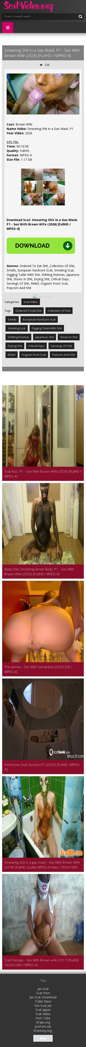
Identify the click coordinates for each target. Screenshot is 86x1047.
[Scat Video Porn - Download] (28, 6)
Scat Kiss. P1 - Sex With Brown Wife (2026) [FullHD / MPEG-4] (42, 473)
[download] (41, 246)
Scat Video (31, 302)
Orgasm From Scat (34, 355)
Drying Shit (15, 346)
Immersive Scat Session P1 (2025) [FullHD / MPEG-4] (42, 767)
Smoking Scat (17, 328)
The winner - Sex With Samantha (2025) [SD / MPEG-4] (38, 669)
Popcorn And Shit (63, 355)
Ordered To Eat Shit (28, 311)
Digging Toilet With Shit (47, 328)
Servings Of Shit (61, 346)
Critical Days (36, 346)
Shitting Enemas (18, 337)
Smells (12, 319)
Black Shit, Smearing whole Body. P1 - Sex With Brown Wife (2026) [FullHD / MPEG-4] (39, 571)
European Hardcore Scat (39, 319)
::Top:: (43, 980)
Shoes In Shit (68, 337)
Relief (11, 355)
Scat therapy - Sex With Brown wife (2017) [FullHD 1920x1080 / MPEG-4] (41, 962)
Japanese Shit (44, 337)
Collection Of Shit (59, 311)
